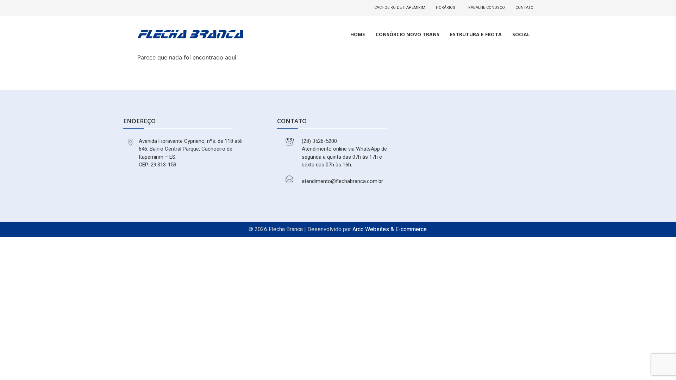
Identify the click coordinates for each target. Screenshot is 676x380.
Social (521, 34)
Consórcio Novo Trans (407, 34)
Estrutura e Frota (476, 34)
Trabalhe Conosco (485, 7)
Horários (445, 7)
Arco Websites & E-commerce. (390, 229)
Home (357, 34)
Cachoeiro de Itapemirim (399, 7)
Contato (524, 7)
